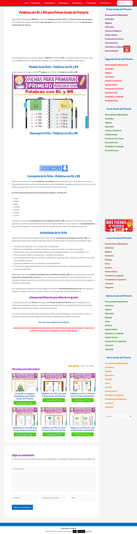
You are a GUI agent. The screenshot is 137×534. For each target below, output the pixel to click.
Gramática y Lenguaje (114, 47)
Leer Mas (88, 531)
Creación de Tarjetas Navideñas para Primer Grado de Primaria (24, 396)
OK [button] (74, 531)
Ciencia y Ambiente (113, 31)
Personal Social (111, 51)
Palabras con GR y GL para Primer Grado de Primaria (53, 394)
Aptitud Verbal (111, 35)
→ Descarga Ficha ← (25, 403)
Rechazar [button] (81, 531)
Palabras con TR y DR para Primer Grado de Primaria (24, 429)
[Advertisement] (54, 42)
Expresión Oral (111, 43)
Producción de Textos (114, 39)
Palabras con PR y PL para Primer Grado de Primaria (82, 429)
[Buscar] (131, 3)
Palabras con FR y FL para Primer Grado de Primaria (54, 429)
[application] (41, 3)
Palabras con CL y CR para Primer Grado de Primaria (82, 394)
